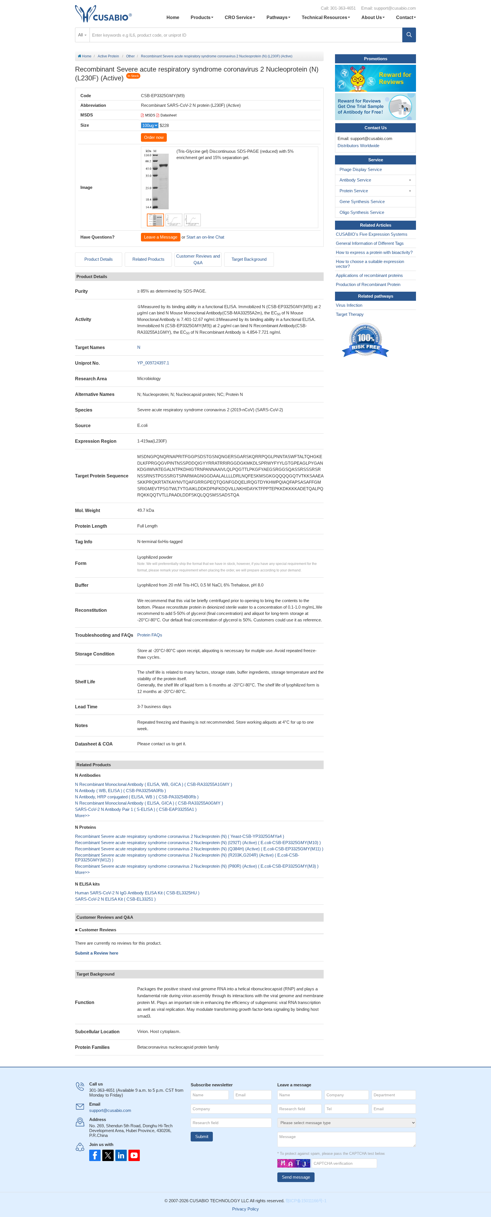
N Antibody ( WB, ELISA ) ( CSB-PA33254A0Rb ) (120, 790)
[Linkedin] (120, 1155)
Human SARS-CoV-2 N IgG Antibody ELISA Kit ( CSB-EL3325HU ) (137, 892)
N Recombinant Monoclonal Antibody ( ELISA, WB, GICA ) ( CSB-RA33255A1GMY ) (153, 784)
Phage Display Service (361, 169)
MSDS (150, 115)
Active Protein (108, 56)
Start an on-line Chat (205, 237)
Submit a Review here (96, 953)
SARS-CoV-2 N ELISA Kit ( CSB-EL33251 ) (115, 899)
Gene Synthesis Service (362, 201)
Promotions (375, 58)
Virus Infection (349, 305)
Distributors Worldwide (357, 145)
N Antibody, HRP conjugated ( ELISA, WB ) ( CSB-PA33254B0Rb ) (137, 796)
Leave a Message (160, 237)
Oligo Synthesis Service (362, 212)
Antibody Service (355, 180)
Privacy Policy (245, 1208)
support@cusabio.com (395, 8)
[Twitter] (107, 1155)
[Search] (409, 35)
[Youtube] (132, 1155)
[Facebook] (95, 1155)
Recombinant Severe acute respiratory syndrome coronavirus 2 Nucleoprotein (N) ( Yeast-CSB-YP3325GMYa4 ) (179, 836)
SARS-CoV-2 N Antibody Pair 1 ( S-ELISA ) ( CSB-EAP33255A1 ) (136, 809)
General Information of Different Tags (370, 243)
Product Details (98, 259)
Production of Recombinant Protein (368, 284)
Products (201, 17)
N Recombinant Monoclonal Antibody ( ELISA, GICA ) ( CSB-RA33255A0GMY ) (149, 803)
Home (173, 17)
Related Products (148, 259)
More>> (82, 815)
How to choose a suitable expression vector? (370, 264)
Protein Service (354, 190)
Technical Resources (324, 17)
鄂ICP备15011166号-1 (306, 1200)
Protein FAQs (149, 634)
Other (130, 56)
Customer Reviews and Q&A (198, 259)
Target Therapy (350, 314)
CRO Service (238, 17)
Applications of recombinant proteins (369, 275)
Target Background (249, 259)
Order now (154, 137)
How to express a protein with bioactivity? (374, 252)
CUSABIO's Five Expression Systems (371, 234)
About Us (371, 17)
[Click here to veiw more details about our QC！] (366, 340)
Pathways (277, 17)
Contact (404, 17)
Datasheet (168, 115)
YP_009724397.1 (153, 362)
